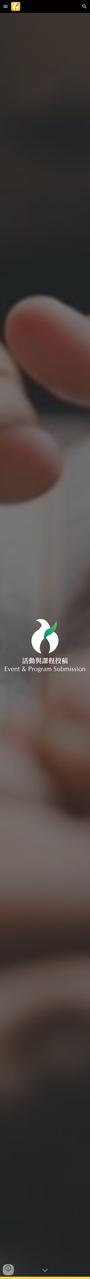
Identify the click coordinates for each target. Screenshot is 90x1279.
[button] (5, 6)
